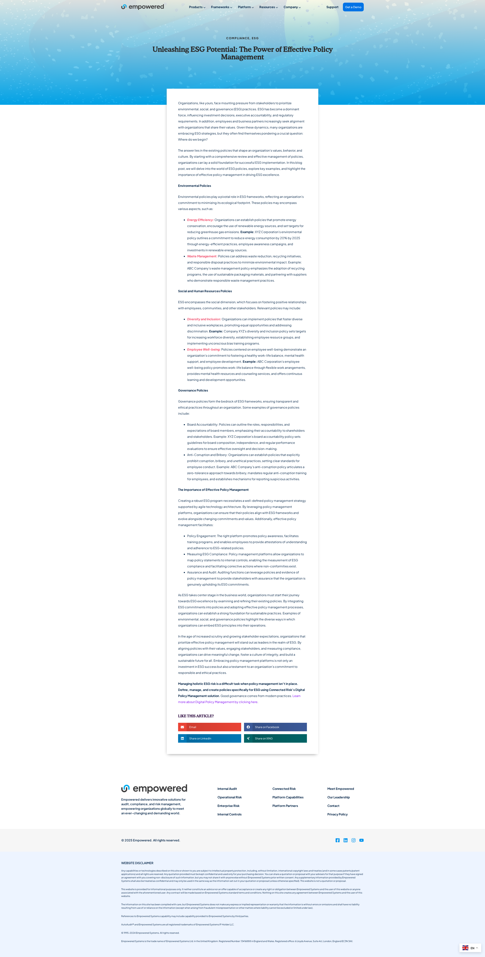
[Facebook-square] (337, 840)
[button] (209, 727)
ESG (255, 38)
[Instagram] (353, 840)
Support (332, 7)
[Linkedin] (345, 840)
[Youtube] (361, 840)
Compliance (237, 38)
